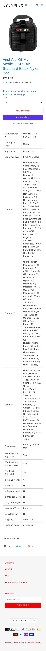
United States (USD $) (22, 620)
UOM (5, 97)
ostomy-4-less (18, 643)
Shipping (7, 82)
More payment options (23, 123)
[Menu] (41, 5)
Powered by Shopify (33, 643)
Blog (7, 575)
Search (8, 569)
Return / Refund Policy (16, 582)
